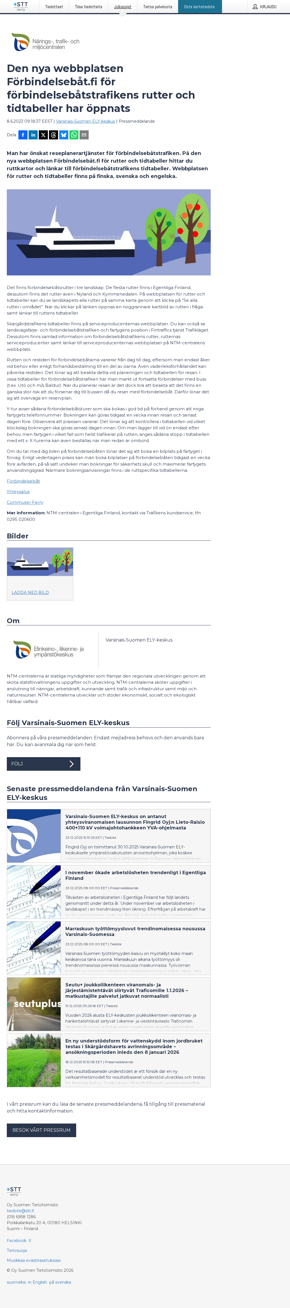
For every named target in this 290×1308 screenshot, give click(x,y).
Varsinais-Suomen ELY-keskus (85, 121)
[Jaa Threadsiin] (53, 135)
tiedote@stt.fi (20, 1210)
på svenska (60, 1282)
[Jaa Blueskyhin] (63, 135)
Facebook (16, 1240)
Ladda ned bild (30, 592)
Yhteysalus (18, 491)
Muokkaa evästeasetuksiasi (34, 1260)
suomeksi (16, 1282)
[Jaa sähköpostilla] (84, 135)
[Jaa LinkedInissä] (33, 135)
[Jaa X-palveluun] (43, 135)
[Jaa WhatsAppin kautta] (73, 135)
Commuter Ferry (25, 502)
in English (37, 1282)
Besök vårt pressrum (41, 1130)
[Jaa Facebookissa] (22, 135)
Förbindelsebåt (23, 481)
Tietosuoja (17, 1250)
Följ (17, 763)
